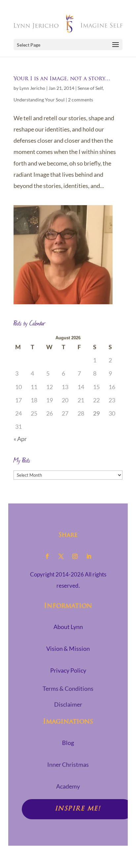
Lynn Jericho (32, 88)
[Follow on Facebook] (47, 556)
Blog (68, 742)
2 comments (80, 99)
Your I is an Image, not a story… (62, 79)
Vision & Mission (68, 648)
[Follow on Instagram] (75, 556)
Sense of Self (90, 88)
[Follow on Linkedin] (89, 556)
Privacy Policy (68, 670)
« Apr (20, 438)
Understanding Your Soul (39, 99)
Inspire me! (78, 809)
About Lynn (68, 626)
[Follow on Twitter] (61, 556)
